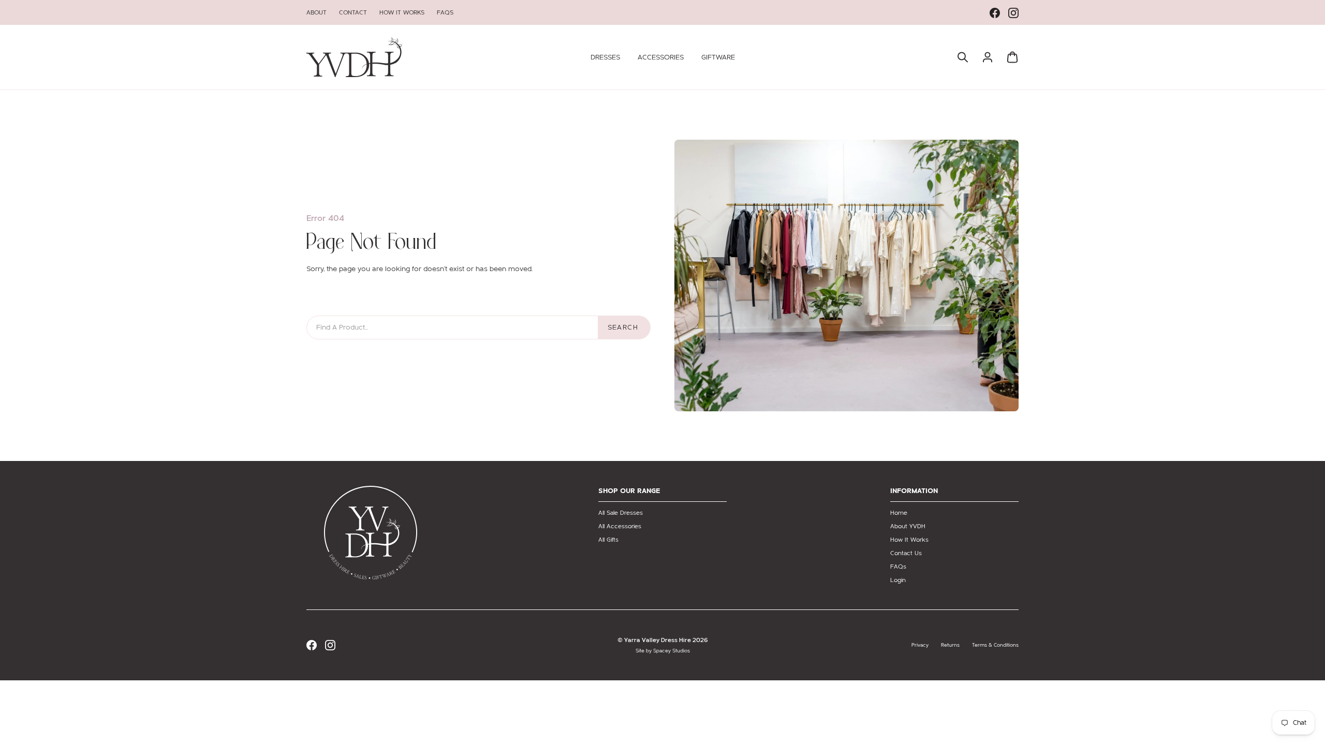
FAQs (445, 12)
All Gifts (608, 539)
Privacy (920, 645)
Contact (353, 12)
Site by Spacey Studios (663, 651)
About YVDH (907, 526)
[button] (605, 57)
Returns (950, 645)
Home (898, 512)
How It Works (401, 12)
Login (898, 580)
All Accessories (619, 526)
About (316, 12)
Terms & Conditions (995, 645)
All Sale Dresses (620, 512)
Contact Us (906, 553)
